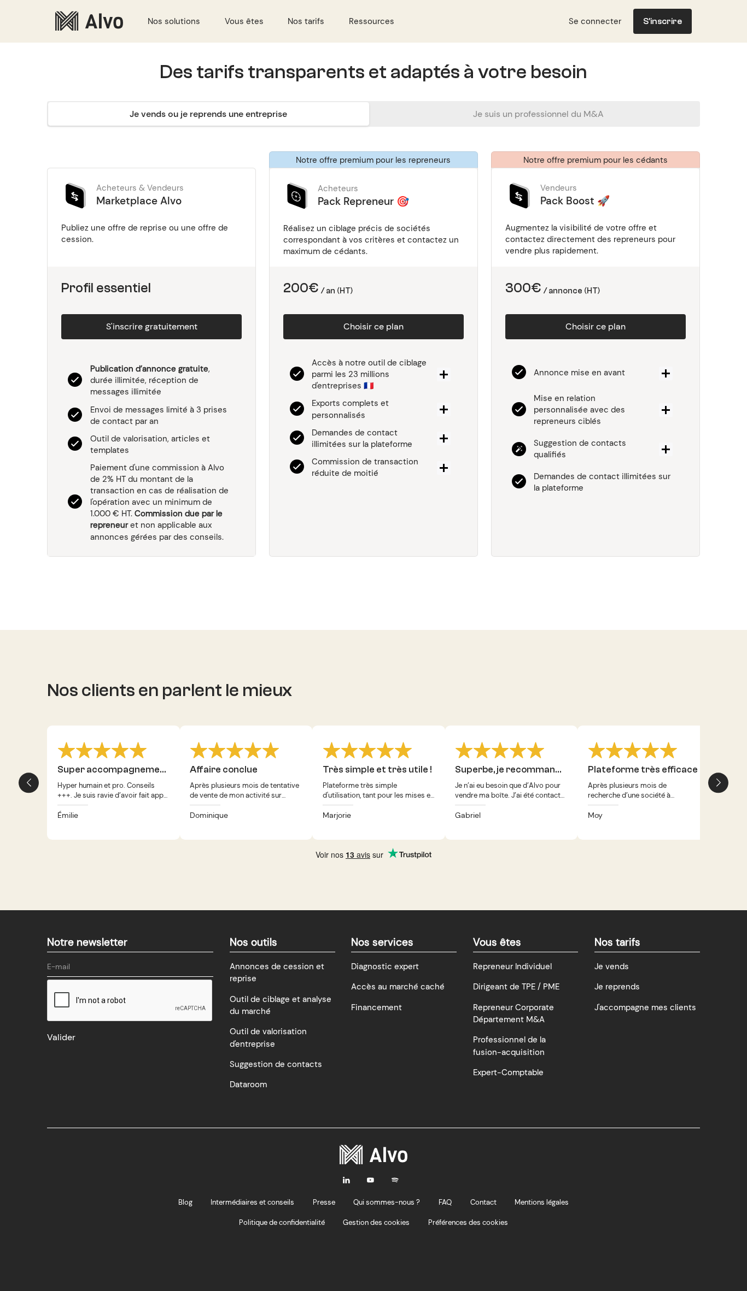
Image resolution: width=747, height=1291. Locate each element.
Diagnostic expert (385, 966)
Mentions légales (542, 1202)
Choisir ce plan (373, 326)
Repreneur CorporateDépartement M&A (513, 1013)
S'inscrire (662, 21)
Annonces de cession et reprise (277, 972)
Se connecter (595, 21)
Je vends (611, 966)
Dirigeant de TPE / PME (516, 986)
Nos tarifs (306, 21)
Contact (483, 1202)
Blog (185, 1202)
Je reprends (617, 986)
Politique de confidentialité (282, 1222)
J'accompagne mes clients (645, 1007)
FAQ (445, 1202)
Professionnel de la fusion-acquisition (509, 1045)
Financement (376, 1007)
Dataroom (248, 1084)
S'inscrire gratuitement (151, 326)
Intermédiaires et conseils (252, 1202)
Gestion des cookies (376, 1222)
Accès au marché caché (398, 986)
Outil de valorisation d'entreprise (268, 1037)
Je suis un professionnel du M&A (538, 114)
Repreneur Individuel (512, 966)
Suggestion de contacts (276, 1064)
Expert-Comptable (508, 1072)
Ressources (371, 21)
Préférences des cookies (468, 1222)
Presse (324, 1202)
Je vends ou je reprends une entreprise (208, 114)
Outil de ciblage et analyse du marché (280, 1005)
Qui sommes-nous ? (386, 1202)
